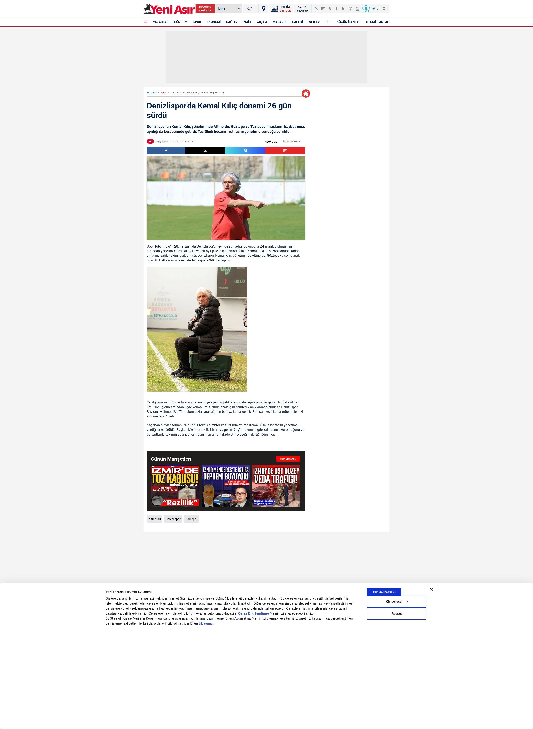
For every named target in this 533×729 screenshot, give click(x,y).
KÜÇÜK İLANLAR (349, 22)
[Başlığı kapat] (431, 589)
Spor (163, 92)
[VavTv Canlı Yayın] (370, 8)
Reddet (396, 613)
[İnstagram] (350, 7)
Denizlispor (205, 246)
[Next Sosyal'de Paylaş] (330, 7)
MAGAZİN (280, 22)
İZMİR (247, 22)
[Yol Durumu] (263, 8)
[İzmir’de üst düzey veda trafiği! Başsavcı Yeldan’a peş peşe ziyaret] (276, 486)
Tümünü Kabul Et (384, 591)
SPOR (197, 22)
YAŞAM (262, 22)
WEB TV (314, 22)
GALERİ (297, 22)
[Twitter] (343, 7)
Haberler (152, 92)
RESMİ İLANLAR (377, 22)
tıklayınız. (206, 623)
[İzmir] (250, 8)
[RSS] (316, 7)
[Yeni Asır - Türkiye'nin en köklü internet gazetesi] (169, 8)
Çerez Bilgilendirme (254, 613)
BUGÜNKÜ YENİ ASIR (205, 8)
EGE (328, 22)
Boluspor (250, 246)
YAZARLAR (161, 22)
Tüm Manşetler (288, 458)
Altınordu (258, 255)
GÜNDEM (180, 22)
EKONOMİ (214, 22)
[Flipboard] (323, 7)
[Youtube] (357, 7)
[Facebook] (336, 7)
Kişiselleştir (394, 601)
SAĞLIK (231, 22)
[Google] (292, 141)
